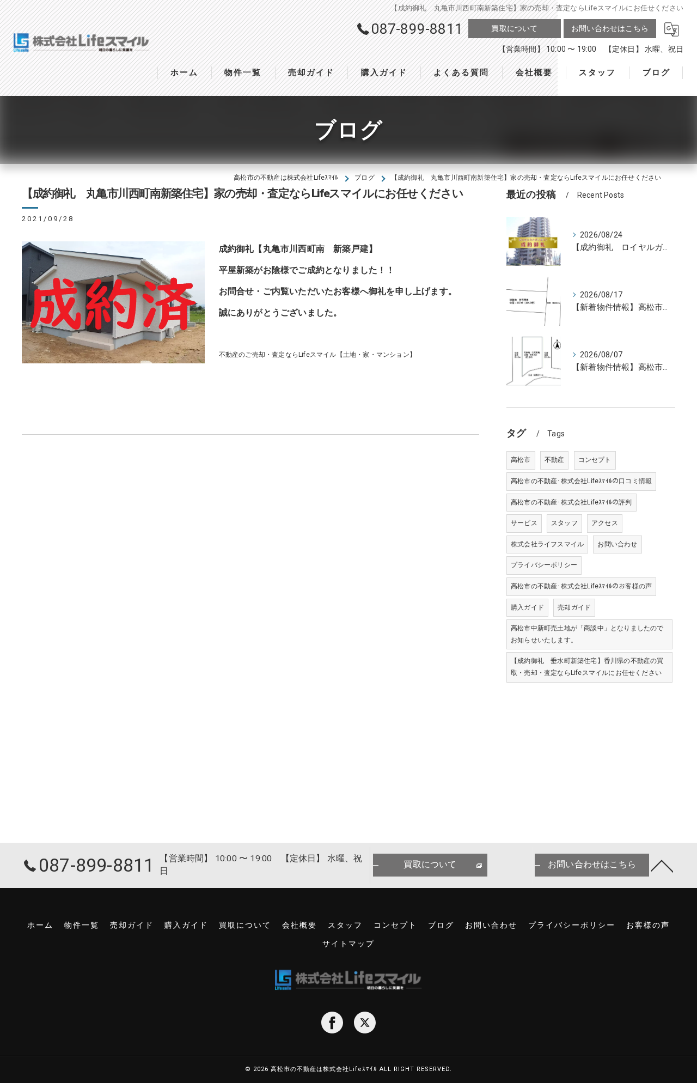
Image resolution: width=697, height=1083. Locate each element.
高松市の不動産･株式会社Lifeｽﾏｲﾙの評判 (571, 502)
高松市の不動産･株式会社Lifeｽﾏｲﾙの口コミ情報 (581, 481)
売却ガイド (574, 607)
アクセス (604, 523)
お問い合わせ (617, 544)
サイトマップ (348, 943)
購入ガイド (527, 607)
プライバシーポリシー (544, 565)
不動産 (555, 460)
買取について (514, 28)
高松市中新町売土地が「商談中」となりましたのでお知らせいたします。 (587, 634)
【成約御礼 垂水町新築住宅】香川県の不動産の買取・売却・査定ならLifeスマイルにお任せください (587, 667)
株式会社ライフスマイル (547, 544)
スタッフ (564, 523)
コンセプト (595, 460)
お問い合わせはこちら (610, 28)
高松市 (521, 460)
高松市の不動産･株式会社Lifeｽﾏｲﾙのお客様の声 (581, 586)
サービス (524, 523)
